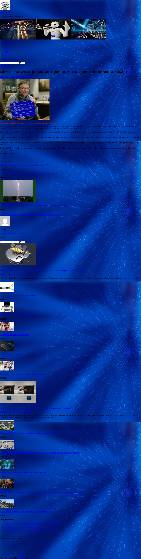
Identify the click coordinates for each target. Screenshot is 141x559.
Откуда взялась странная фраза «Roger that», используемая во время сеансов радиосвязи (40, 453)
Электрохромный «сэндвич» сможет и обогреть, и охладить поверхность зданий (36, 408)
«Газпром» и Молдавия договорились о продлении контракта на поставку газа (32, 524)
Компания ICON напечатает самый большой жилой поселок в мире (30, 433)
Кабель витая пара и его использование (18, 295)
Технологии (8, 55)
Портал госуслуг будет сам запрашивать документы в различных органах (33, 205)
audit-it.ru (11, 157)
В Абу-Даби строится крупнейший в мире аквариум (23, 472)
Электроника (8, 57)
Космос (6, 46)
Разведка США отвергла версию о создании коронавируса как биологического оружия (34, 525)
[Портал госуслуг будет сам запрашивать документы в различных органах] (18, 201)
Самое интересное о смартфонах (14, 335)
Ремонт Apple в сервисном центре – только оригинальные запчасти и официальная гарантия (42, 270)
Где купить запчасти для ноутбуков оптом (19, 315)
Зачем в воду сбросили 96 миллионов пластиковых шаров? (26, 512)
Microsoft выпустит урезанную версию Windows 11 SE (24, 165)
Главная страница (10, 42)
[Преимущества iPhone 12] (7, 350)
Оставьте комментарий (24, 77)
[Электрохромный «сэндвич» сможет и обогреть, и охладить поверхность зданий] (18, 402)
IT (5, 44)
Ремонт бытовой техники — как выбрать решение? (23, 374)
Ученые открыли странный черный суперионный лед (23, 531)
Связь (6, 50)
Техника (7, 53)
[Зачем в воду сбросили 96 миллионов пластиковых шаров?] (7, 507)
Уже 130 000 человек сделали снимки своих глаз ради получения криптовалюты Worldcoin (41, 492)
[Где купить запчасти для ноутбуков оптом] (7, 311)
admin (13, 77)
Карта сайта (8, 59)
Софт (6, 52)
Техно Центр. (4, 13)
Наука (6, 48)
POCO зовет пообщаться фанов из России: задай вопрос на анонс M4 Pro (30, 529)
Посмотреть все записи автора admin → (14, 233)
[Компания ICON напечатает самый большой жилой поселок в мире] (7, 429)
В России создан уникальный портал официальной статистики (28, 173)
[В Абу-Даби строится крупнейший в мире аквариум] (7, 468)
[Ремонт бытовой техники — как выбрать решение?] (7, 370)
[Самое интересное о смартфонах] (7, 331)
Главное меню (5, 65)
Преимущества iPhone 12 (11, 354)
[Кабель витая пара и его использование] (7, 291)
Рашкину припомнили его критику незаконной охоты (23, 527)
